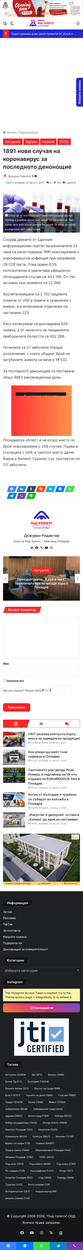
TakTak (7, 924)
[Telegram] (11, 496)
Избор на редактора (21, 1122)
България (38, 1081)
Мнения (65, 1136)
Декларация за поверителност (25, 949)
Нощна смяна (17, 1150)
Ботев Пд (13, 1081)
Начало (11, 132)
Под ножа (66, 1163)
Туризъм (13, 1184)
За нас (7, 912)
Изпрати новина (14, 937)
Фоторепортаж (17, 1191)
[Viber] (20, 496)
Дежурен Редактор (19, 176)
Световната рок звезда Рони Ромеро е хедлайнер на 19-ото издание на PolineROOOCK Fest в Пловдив (54, 776)
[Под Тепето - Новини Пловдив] (41, 23)
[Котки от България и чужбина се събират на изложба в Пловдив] (14, 799)
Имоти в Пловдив (19, 1129)
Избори (63, 1115)
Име (6, 663)
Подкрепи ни (12, 943)
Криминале (16, 1136)
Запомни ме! (15, 680)
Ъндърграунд (28, 132)
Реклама (9, 918)
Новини (48, 142)
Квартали (48, 1129)
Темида (65, 1177)
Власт (12, 1095)
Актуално (12, 142)
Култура (41, 1136)
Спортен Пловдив (19, 1177)
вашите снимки (17, 1198)
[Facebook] (11, 489)
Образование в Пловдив (52, 1150)
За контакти (12, 930)
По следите (15, 1170)
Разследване (42, 1170)
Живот (57, 1102)
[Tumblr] (30, 489)
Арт (42, 568)
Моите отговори (17, 1143)
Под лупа (14, 1163)
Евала (35, 1102)
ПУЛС (64, 142)
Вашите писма (17, 1088)
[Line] (30, 496)
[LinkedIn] (20, 489)
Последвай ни (43, 1008)
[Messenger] (59, 489)
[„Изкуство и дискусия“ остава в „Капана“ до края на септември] (14, 820)
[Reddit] (40, 489)
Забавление (16, 1108)
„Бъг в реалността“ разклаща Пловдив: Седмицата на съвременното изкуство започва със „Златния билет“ (41, 583)
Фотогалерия (39, 1184)
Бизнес (56, 1074)
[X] (41, 547)
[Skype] (49, 489)
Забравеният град (48, 1108)
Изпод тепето (55, 1122)
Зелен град (38, 1115)
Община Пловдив (19, 1157)
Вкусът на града (47, 1088)
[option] (41, 578)
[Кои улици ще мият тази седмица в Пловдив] (14, 757)
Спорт (66, 1170)
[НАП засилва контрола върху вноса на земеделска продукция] (14, 739)
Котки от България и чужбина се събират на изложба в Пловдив (52, 799)
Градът (14, 1102)
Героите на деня (39, 1095)
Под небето (40, 1163)
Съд (44, 1177)
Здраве (31, 142)
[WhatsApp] (69, 489)
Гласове (67, 1095)
